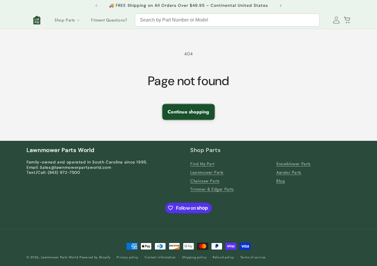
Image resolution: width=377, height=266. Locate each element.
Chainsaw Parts (204, 181)
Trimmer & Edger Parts (212, 189)
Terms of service (253, 257)
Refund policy (223, 257)
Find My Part (202, 163)
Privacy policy (127, 257)
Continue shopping (188, 111)
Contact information (160, 257)
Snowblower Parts (293, 163)
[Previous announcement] (96, 5)
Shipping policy (194, 257)
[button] (67, 20)
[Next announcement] (280, 5)
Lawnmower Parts (207, 172)
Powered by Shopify (95, 257)
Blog (280, 181)
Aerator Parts (288, 172)
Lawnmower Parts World (59, 257)
